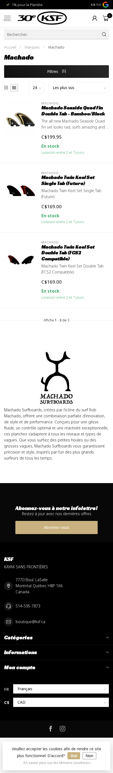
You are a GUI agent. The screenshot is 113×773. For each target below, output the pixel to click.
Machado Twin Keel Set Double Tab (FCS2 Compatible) (68, 253)
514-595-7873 (28, 606)
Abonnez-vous (56, 527)
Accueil (10, 47)
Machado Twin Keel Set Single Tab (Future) (68, 180)
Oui (73, 755)
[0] (106, 18)
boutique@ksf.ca (30, 621)
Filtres (53, 71)
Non (89, 755)
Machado (56, 47)
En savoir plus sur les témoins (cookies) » (57, 762)
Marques (32, 47)
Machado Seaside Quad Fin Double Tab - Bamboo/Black (73, 111)
